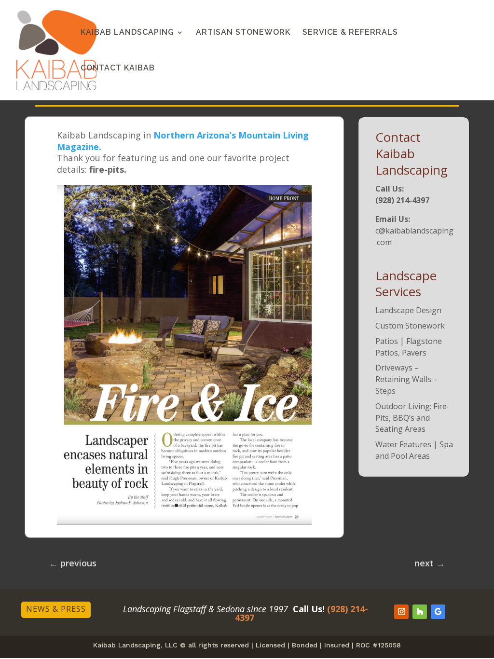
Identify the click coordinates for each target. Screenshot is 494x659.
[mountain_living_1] (184, 521)
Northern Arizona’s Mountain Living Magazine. (183, 140)
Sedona (231, 609)
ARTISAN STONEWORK (243, 33)
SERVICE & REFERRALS (350, 33)
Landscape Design (408, 310)
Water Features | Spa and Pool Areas (414, 450)
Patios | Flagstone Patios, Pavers (408, 347)
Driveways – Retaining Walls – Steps (406, 379)
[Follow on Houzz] (419, 611)
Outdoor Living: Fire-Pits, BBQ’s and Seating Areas (412, 418)
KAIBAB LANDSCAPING (127, 33)
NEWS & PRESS (56, 609)
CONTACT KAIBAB (118, 68)
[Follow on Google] (438, 611)
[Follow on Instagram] (401, 611)
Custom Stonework (410, 325)
